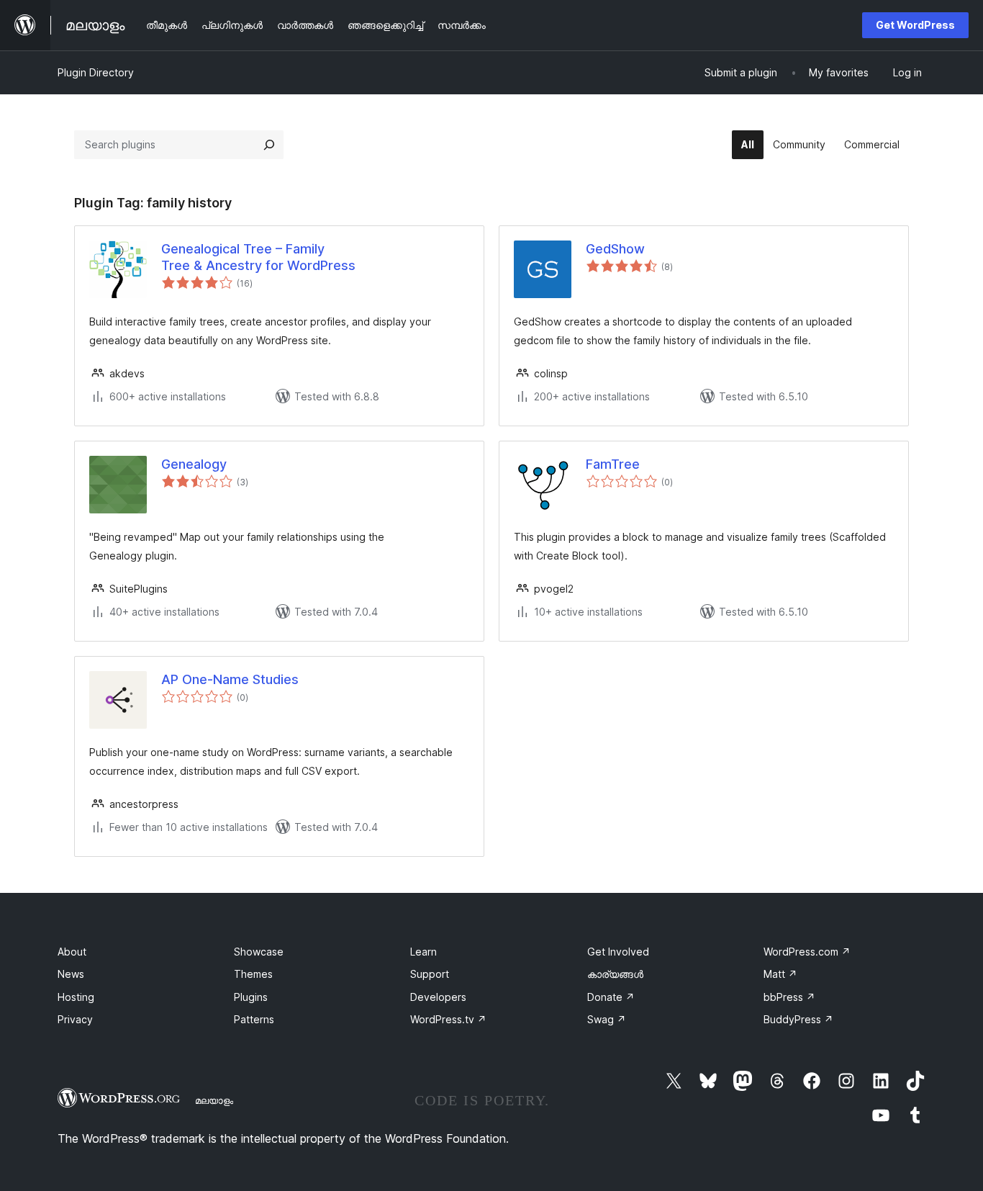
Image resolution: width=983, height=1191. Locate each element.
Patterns (254, 1019)
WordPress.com (807, 951)
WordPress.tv (448, 1019)
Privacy (75, 1019)
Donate (611, 997)
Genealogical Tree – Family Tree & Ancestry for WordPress (258, 257)
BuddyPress (798, 1019)
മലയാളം (214, 1100)
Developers (438, 997)
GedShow (615, 248)
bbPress (789, 997)
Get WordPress (915, 25)
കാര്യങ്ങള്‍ (615, 974)
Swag (606, 1019)
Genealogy (194, 464)
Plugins (251, 997)
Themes (253, 974)
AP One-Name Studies (230, 679)
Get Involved (618, 951)
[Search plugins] (269, 144)
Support (429, 974)
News (71, 974)
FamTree (613, 464)
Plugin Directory (96, 72)
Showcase (259, 951)
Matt (780, 974)
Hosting (76, 997)
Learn (423, 951)
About (72, 951)
